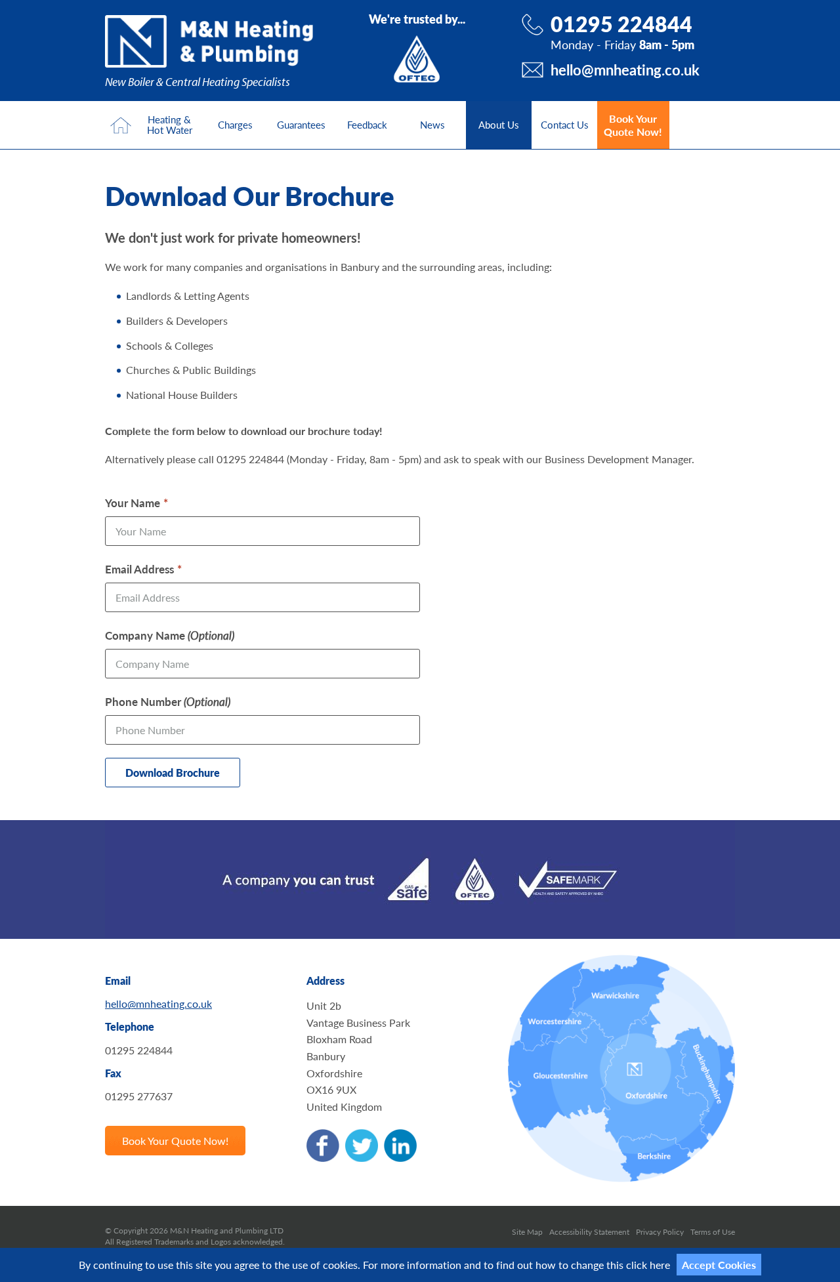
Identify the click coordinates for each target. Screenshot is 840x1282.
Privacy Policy (660, 1232)
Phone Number (167, 701)
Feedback (367, 124)
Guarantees (301, 124)
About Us (498, 124)
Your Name (132, 502)
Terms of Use (712, 1232)
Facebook (322, 1145)
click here (648, 1264)
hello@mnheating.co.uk (625, 69)
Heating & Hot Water (169, 124)
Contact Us (565, 124)
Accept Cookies (719, 1264)
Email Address (139, 569)
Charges (235, 124)
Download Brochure (172, 772)
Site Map (527, 1232)
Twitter (361, 1145)
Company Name (169, 635)
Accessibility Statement (589, 1232)
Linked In (400, 1145)
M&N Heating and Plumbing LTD (209, 41)
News (432, 124)
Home (120, 125)
